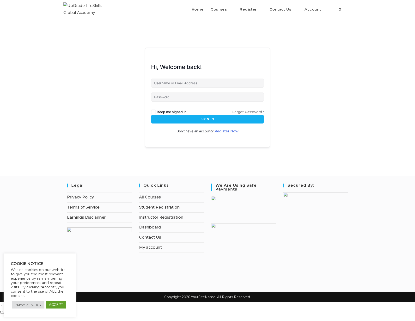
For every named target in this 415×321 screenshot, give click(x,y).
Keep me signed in (171, 112)
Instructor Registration (161, 217)
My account (150, 247)
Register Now (226, 131)
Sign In (207, 119)
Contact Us (150, 237)
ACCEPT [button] (56, 304)
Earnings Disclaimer (86, 217)
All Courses (150, 197)
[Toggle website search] (350, 9)
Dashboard (150, 227)
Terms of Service (83, 207)
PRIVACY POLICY (28, 305)
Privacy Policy (80, 197)
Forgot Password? (248, 112)
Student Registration (159, 207)
